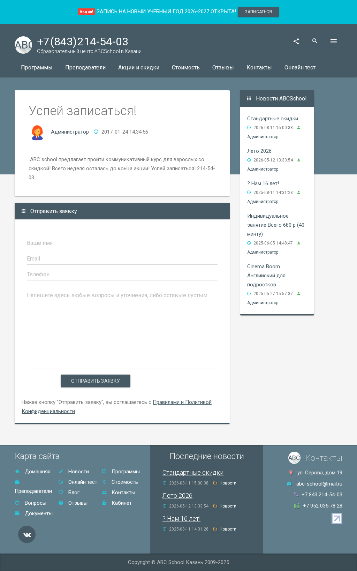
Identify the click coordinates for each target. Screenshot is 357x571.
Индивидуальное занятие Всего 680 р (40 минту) (275, 225)
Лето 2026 (259, 151)
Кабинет (121, 503)
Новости (78, 471)
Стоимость (186, 67)
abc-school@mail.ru (319, 484)
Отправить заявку (95, 381)
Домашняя (37, 471)
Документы (38, 513)
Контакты (259, 67)
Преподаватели (85, 67)
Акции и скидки (138, 67)
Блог (73, 492)
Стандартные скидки (272, 118)
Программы (37, 67)
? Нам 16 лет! (263, 183)
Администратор (70, 132)
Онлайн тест (300, 67)
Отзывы (223, 67)
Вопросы (34, 503)
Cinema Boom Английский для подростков (266, 275)
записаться (258, 11)
